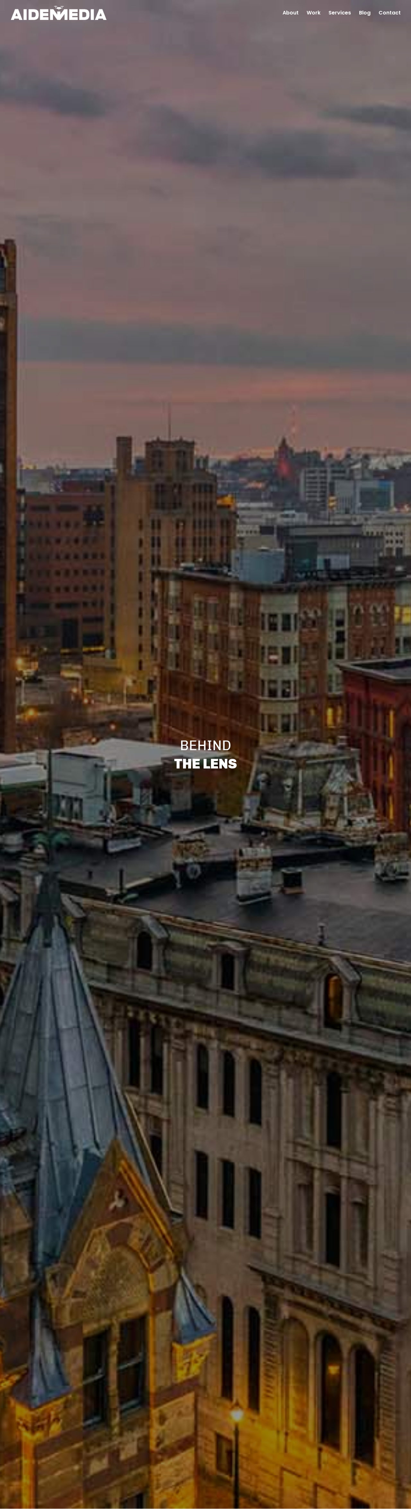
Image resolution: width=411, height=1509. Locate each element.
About (291, 13)
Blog (365, 13)
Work (313, 13)
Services (339, 13)
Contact (390, 13)
